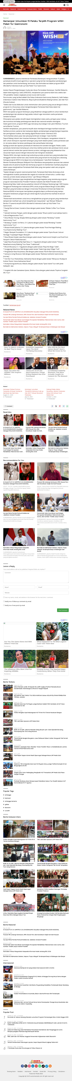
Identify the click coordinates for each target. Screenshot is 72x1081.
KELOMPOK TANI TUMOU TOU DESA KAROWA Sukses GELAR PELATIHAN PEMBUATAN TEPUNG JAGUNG (40, 696)
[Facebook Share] (52, 406)
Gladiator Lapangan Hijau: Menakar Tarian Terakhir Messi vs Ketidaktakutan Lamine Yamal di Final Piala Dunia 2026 (40, 747)
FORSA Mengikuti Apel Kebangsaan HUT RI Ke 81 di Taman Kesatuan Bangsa (38, 712)
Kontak (35, 1071)
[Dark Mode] (64, 5)
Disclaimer (61, 1071)
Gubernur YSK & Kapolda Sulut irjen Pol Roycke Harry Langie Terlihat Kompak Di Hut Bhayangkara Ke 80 (40, 765)
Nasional (6, 18)
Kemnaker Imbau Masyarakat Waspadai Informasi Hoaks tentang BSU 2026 (27, 324)
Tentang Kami (11, 1071)
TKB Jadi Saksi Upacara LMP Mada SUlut (26, 721)
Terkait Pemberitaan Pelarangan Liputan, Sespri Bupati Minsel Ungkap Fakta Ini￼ (33, 1042)
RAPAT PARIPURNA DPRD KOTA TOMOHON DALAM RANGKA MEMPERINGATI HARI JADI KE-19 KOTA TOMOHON (37, 1024)
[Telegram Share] (63, 406)
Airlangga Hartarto (11, 801)
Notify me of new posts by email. (15, 605)
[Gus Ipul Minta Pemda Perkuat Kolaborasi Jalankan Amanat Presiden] (58, 420)
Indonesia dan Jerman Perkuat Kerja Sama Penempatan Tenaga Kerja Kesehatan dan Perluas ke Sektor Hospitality (41, 1003)
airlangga (8, 795)
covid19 (7, 811)
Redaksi (9, 27)
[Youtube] (36, 1066)
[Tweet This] (56, 406)
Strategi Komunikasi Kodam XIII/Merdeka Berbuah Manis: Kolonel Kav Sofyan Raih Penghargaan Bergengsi (53, 914)
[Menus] (4, 5)
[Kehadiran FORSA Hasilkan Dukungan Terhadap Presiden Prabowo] (53, 878)
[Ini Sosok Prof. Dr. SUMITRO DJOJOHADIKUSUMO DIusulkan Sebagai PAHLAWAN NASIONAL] (13, 420)
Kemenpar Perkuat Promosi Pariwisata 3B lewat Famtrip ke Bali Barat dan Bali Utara (12, 391)
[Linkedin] (32, 1066)
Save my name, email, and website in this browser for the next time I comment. (29, 597)
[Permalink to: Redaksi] (4, 28)
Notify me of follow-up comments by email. (18, 601)
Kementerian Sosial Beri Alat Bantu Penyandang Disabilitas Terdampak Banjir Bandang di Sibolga (41, 986)
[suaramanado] (11, 5)
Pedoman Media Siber (36, 1074)
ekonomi (7, 807)
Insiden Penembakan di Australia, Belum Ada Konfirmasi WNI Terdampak (37, 993)
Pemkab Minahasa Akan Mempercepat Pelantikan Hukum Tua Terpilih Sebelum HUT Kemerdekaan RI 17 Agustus (40, 782)
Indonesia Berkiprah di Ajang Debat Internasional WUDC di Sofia (34, 968)
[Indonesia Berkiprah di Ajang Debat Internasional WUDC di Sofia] (8, 969)
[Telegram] (46, 1066)
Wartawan (28, 1071)
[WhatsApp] (39, 1066)
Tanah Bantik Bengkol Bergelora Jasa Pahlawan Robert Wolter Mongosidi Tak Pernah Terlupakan (41, 739)
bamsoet (8, 798)
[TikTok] (43, 1066)
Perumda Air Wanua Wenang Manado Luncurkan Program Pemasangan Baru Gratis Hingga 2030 (38, 1017)
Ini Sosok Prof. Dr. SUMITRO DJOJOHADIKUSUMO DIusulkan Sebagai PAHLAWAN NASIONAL (31, 312)
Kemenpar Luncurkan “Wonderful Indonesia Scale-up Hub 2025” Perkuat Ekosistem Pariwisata (34, 392)
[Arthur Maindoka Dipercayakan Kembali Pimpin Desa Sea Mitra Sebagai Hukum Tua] (19, 903)
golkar (7, 804)
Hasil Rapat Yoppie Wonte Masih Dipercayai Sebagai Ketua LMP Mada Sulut (37, 755)
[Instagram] (29, 1066)
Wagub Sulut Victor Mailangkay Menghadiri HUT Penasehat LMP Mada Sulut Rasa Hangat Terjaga (39, 773)
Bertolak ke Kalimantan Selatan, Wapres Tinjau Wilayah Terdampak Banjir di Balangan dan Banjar (34, 327)
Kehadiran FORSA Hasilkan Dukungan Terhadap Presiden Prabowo (52, 890)
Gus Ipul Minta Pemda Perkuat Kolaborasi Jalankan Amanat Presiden (24, 317)
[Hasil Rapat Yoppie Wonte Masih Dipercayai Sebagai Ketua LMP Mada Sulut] (8, 756)
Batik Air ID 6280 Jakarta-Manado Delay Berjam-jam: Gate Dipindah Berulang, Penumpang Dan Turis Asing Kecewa (38, 730)
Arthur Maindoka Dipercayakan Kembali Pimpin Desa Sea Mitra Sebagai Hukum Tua (18, 914)
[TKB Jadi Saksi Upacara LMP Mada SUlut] (8, 722)
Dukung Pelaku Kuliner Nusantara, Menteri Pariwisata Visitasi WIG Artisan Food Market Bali (55, 392)
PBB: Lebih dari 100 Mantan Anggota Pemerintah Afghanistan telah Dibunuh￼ (32, 1036)
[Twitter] (25, 1066)
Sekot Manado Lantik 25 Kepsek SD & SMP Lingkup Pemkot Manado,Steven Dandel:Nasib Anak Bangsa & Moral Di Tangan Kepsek (37, 687)
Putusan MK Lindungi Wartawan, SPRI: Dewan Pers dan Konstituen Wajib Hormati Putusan (31, 314)
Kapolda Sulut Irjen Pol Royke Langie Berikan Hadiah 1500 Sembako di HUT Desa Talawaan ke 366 (39, 705)
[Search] (68, 5)
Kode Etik (43, 1071)
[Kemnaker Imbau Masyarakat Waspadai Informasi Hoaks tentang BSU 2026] (36, 440)
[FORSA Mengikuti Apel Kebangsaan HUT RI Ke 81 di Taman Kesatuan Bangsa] (8, 713)
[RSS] (50, 1066)
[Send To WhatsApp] (67, 406)
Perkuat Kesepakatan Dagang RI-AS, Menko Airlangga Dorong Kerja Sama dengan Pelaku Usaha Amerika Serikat (40, 977)
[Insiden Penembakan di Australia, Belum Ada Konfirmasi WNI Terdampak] (8, 995)
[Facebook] (22, 1066)
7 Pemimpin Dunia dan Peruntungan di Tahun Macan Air (25, 1048)
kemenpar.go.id (14, 305)
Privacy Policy (52, 1071)
